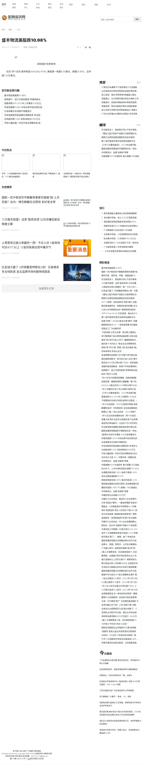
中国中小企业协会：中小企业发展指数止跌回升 (121, 521)
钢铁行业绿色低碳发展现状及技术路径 (118, 137)
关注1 (109, 4)
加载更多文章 (46, 288)
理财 (71, 4)
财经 (14, 4)
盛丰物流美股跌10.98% (15, 95)
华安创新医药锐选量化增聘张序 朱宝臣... (23, 115)
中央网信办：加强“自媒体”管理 (114, 152)
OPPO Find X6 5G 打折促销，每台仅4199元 (120, 313)
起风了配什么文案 (109, 374)
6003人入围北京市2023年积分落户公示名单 (121, 385)
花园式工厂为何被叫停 (111, 328)
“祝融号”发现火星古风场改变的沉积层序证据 (120, 631)
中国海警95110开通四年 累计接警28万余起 (120, 156)
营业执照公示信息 (37, 759)
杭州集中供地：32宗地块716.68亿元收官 (122, 238)
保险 (83, 4)
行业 (38, 4)
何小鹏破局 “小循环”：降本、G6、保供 (115, 696)
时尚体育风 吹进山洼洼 (111, 351)
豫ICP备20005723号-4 (19, 759)
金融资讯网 (47, 754)
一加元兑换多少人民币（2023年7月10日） (120, 578)
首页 (4, 5)
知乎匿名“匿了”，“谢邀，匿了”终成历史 (118, 536)
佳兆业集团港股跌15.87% (112, 476)
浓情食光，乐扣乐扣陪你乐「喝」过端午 (115, 675)
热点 (61, 4)
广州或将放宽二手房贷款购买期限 (118, 247)
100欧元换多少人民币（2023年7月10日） (119, 582)
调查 (96, 4)
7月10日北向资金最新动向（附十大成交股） (120, 415)
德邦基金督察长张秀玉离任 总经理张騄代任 (120, 483)
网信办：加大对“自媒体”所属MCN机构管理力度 (122, 525)
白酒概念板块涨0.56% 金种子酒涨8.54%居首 (121, 472)
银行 (61, 7)
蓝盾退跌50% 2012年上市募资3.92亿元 (22, 103)
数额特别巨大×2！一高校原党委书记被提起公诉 (122, 324)
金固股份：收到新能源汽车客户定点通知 (119, 518)
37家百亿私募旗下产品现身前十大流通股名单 (121, 87)
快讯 (50, 4)
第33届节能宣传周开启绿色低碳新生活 (118, 141)
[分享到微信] (90, 47)
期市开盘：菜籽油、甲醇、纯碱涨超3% (118, 275)
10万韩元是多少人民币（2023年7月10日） (120, 589)
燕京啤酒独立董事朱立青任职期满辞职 (120, 213)
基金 (50, 7)
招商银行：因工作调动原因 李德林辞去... (23, 99)
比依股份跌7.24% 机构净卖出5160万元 (22, 119)
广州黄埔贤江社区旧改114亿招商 (118, 230)
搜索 (137, 19)
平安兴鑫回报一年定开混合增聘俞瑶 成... (23, 123)
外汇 (26, 7)
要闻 (26, 4)
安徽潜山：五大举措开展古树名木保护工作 (120, 98)
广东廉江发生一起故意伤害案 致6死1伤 (118, 548)
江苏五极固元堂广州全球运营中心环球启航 (116, 690)
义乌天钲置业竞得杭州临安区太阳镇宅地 (122, 251)
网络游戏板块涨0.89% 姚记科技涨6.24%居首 (121, 480)
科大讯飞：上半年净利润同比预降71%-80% (120, 468)
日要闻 (105, 653)
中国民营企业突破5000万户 (113, 495)
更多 (138, 82)
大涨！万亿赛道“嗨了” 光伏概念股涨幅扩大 (120, 601)
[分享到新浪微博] (86, 47)
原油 (38, 7)
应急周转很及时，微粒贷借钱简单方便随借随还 (118, 669)
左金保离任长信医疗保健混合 (17, 111)
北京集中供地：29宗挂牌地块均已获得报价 (122, 234)
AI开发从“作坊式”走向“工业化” (114, 624)
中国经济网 (32, 47)
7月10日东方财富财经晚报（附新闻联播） (119, 377)
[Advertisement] (121, 57)
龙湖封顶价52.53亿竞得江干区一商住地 (121, 242)
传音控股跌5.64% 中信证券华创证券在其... (24, 107)
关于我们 (16, 751)
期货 (14, 7)
